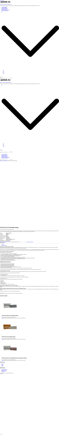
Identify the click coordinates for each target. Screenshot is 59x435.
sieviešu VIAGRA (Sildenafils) (6, 157)
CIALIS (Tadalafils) (4, 7)
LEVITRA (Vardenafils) (5, 8)
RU (3, 72)
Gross (2, 365)
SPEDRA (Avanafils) (4, 9)
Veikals (2, 364)
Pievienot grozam (2, 242)
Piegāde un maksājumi (4, 369)
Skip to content (2, 0)
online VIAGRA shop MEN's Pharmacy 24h (5, 4)
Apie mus (3, 371)
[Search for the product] (11, 78)
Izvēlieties (3, 339)
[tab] (30, 244)
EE (3, 70)
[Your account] (0, 75)
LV (3, 71)
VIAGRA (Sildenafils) (4, 154)
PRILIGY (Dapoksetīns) (5, 10)
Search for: (1, 78)
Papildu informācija (4, 245)
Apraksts (3, 244)
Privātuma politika (4, 370)
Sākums (1, 160)
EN (3, 73)
